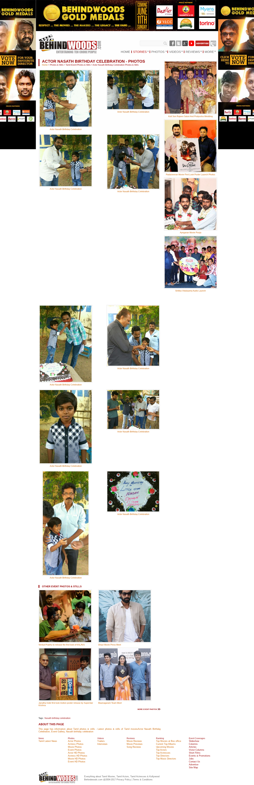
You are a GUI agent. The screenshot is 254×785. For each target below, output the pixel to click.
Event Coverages (197, 738)
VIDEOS (175, 52)
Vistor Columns (196, 750)
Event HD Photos (76, 761)
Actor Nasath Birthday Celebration (66, 129)
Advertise (193, 764)
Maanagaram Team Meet (110, 703)
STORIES (140, 52)
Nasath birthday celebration (57, 718)
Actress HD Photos (77, 755)
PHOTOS (157, 52)
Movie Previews (135, 744)
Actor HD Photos (76, 753)
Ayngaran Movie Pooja (190, 232)
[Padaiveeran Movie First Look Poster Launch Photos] (191, 171)
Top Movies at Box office (168, 741)
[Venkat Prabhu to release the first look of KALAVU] (65, 642)
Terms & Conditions (143, 779)
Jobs (191, 758)
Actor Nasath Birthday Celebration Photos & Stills (116, 65)
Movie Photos (75, 747)
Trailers (101, 741)
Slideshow (194, 741)
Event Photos (75, 750)
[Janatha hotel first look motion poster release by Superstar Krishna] (65, 700)
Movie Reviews (134, 741)
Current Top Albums (166, 744)
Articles (192, 747)
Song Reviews (134, 747)
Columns (193, 744)
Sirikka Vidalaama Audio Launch (190, 291)
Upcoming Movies (165, 747)
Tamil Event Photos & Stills (78, 65)
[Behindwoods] (59, 784)
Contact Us (194, 761)
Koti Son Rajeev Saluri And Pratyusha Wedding (190, 116)
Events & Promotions (199, 755)
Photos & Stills (56, 65)
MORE (209, 52)
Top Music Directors (166, 758)
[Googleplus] (185, 43)
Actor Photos (74, 741)
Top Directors (162, 755)
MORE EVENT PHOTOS (147, 709)
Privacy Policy (124, 779)
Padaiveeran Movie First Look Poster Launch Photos (190, 174)
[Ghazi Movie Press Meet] (124, 642)
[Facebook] (172, 43)
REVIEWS (193, 52)
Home (45, 65)
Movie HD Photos (77, 758)
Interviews (102, 744)
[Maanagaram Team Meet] (124, 700)
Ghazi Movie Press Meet (109, 645)
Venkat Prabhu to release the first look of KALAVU (62, 645)
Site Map (193, 767)
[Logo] (70, 44)
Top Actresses (163, 753)
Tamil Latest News (48, 741)
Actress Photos (75, 744)
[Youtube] (191, 43)
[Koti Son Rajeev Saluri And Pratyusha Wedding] (191, 113)
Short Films (194, 753)
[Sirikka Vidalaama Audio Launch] (191, 287)
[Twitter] (178, 43)
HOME (125, 52)
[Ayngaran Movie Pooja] (191, 229)
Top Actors (161, 750)
